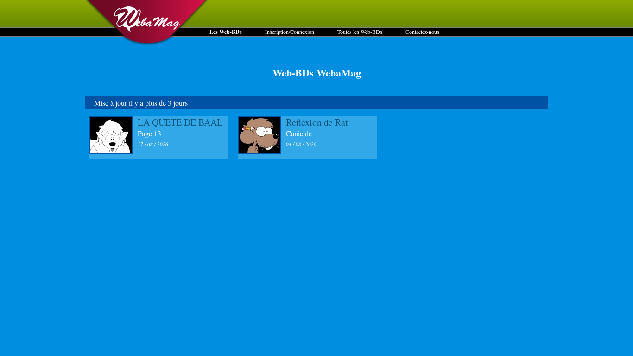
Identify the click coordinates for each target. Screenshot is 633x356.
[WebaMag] (147, 44)
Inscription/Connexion (289, 31)
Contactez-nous (422, 31)
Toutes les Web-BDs (359, 31)
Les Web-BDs (225, 32)
